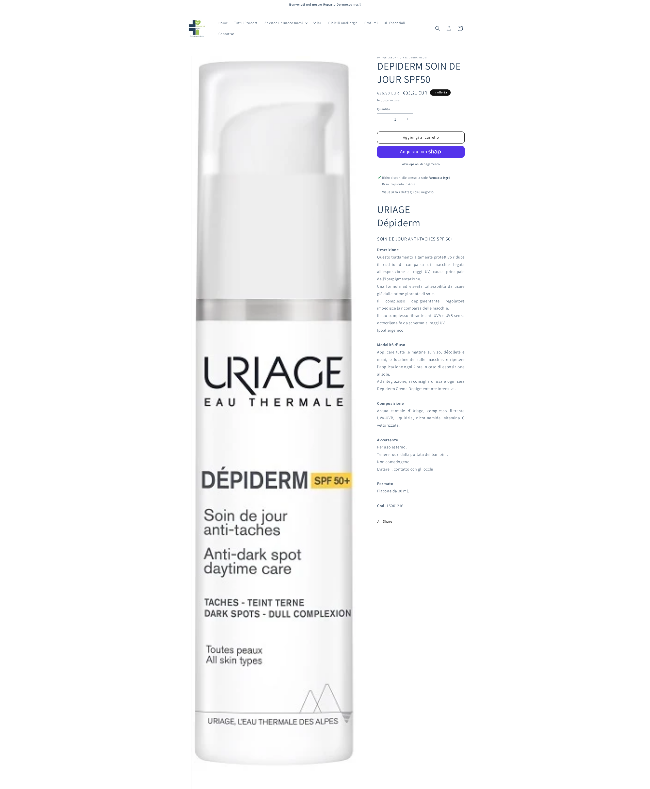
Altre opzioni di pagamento (421, 164)
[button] (286, 23)
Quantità (383, 109)
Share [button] (387, 521)
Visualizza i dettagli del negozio (408, 192)
